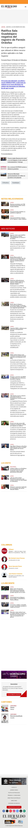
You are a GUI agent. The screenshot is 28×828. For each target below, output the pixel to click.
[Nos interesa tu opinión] (14, 781)
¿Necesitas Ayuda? (14, 807)
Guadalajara (15, 182)
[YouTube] (10, 811)
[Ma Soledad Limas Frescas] (4, 559)
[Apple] (21, 811)
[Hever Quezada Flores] (4, 567)
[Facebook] (3, 811)
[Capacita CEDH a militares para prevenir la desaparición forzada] (5, 338)
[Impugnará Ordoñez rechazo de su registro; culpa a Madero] (5, 217)
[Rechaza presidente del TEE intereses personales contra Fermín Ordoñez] (5, 204)
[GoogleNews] (17, 811)
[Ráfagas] (4, 551)
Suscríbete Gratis (14, 694)
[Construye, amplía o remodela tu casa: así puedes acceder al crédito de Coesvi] (5, 605)
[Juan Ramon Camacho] (4, 575)
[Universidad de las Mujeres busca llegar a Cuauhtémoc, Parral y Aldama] (5, 597)
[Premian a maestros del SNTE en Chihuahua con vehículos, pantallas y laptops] (5, 382)
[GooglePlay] (24, 811)
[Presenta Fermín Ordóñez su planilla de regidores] (5, 211)
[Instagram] (14, 811)
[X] (7, 811)
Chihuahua (5, 182)
